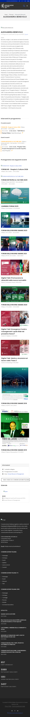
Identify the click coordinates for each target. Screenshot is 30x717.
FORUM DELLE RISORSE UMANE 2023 (14, 230)
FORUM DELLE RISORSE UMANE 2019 (14, 403)
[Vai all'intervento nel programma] (22, 133)
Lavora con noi (6, 565)
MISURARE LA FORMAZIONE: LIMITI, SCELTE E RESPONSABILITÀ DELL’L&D (12, 636)
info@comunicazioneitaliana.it (15, 713)
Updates (4, 562)
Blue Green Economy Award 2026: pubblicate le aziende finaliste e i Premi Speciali (13, 620)
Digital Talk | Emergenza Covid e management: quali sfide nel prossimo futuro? (14, 331)
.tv (25, 1)
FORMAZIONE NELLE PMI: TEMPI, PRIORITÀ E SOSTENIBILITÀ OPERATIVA (12, 643)
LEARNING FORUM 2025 (9, 206)
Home (6, 14)
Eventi (4, 560)
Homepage (5, 555)
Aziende (4, 602)
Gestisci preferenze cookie (18, 706)
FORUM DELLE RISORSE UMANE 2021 (14, 254)
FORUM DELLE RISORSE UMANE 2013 (14, 450)
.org (28, 1)
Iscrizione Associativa (7, 604)
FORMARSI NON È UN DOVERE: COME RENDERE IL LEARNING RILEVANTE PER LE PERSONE (13, 651)
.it (19, 1)
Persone (11, 14)
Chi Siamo (4, 558)
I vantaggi (4, 597)
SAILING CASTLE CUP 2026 (8, 614)
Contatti (4, 567)
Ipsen (26, 34)
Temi (3, 583)
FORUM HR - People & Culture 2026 (10, 127)
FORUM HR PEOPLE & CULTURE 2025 (11, 141)
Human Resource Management (16, 474)
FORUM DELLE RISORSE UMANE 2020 (14, 305)
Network (4, 581)
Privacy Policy (8, 706)
